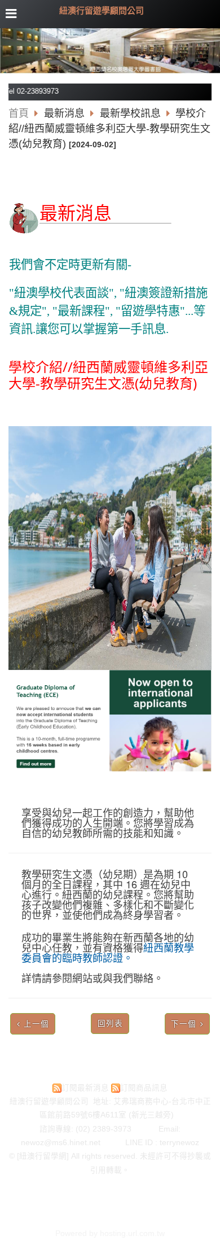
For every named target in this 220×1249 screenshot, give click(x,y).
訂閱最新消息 (85, 1088)
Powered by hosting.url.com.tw (110, 1233)
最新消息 (65, 113)
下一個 (183, 1024)
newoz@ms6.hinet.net (73, 1142)
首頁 (18, 113)
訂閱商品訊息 (144, 1088)
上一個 (36, 1024)
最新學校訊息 (130, 113)
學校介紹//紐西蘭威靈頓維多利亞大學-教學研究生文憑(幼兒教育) (109, 129)
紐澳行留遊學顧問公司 (101, 10)
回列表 (110, 1023)
